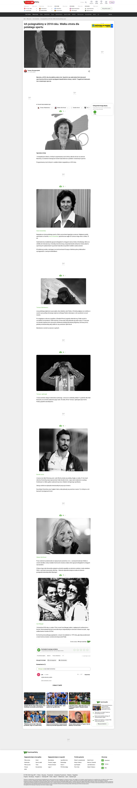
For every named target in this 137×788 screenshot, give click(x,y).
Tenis (41, 14)
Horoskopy (31, 776)
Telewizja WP (45, 776)
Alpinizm (49, 655)
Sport (66, 776)
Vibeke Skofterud (41, 557)
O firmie (39, 775)
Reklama (69, 775)
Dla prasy (44, 775)
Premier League (52, 762)
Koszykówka (88, 14)
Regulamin (75, 775)
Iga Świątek (77, 764)
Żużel (52, 14)
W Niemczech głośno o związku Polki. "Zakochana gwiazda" (103, 720)
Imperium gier (72, 776)
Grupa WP (33, 775)
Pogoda (26, 776)
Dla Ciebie (28, 14)
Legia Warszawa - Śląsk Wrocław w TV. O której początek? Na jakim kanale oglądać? (79, 707)
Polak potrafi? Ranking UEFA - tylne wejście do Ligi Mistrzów (55, 706)
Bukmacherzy (59, 14)
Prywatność (50, 775)
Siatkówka (46, 14)
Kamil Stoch (90, 760)
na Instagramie (52, 660)
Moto (94, 14)
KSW (25, 769)
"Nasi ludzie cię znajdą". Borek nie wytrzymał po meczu (102, 713)
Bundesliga (63, 762)
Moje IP (55, 776)
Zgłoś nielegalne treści (46, 680)
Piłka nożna (35, 14)
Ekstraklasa (51, 760)
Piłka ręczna (80, 14)
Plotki (50, 776)
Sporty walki (67, 14)
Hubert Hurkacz (91, 767)
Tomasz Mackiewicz (42, 307)
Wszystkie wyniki (106, 8)
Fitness (26, 767)
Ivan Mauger (39, 624)
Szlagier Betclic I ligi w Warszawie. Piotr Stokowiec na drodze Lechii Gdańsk (35, 706)
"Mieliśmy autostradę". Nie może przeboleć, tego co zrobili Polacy (33, 724)
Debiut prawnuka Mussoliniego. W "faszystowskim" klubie (102, 716)
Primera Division (52, 764)
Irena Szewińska (36, 18)
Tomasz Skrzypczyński (33, 70)
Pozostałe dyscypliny (41, 655)
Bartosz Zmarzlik (91, 762)
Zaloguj (112, 2)
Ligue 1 (50, 767)
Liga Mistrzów (64, 760)
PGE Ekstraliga (64, 767)
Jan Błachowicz (91, 764)
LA (98, 14)
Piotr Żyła (76, 767)
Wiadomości (61, 776)
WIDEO (74, 14)
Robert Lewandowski (79, 760)
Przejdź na (28, 2)
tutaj (51, 784)
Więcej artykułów (102, 724)
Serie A (62, 764)
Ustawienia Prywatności (60, 775)
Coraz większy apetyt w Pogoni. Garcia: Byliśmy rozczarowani (79, 724)
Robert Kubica (77, 762)
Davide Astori (40, 474)
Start (25, 18)
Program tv (38, 776)
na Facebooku (63, 660)
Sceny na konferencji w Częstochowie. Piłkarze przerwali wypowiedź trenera (56, 724)
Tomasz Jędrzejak (41, 394)
